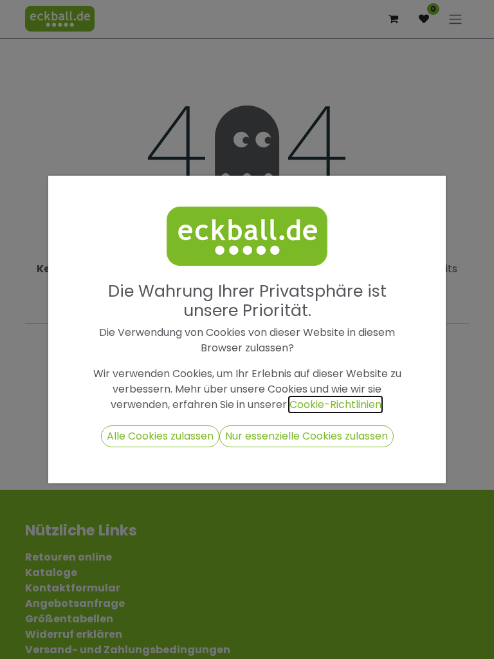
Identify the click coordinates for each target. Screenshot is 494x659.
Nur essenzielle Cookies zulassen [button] (306, 436)
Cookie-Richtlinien (335, 404)
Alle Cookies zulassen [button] (160, 436)
